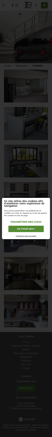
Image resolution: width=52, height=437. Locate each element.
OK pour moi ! (26, 229)
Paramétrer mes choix (26, 221)
